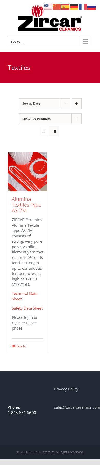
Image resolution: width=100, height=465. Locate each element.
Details (20, 346)
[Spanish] (65, 6)
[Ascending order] (77, 103)
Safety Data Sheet (27, 308)
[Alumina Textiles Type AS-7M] (27, 171)
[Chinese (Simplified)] (57, 6)
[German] (74, 6)
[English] (48, 6)
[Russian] (91, 6)
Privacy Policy (66, 389)
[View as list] (54, 131)
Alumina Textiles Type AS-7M (26, 205)
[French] (83, 6)
